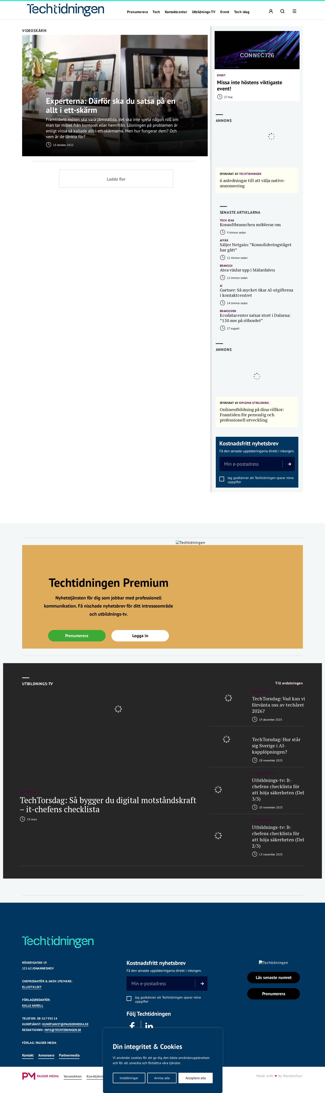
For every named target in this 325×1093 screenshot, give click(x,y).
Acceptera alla (196, 1078)
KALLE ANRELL (32, 1006)
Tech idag (241, 12)
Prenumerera (137, 12)
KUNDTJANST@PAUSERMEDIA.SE (65, 1024)
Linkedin (149, 1026)
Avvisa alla (162, 1078)
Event (224, 12)
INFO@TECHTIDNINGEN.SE (62, 1030)
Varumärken (73, 1076)
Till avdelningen (289, 683)
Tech (156, 12)
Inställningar (129, 1078)
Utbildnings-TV (204, 12)
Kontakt (28, 1055)
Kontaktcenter (176, 12)
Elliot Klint (31, 987)
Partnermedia (69, 1055)
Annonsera (46, 1055)
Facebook (132, 1026)
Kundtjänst (95, 1076)
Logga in (140, 635)
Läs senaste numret (273, 977)
